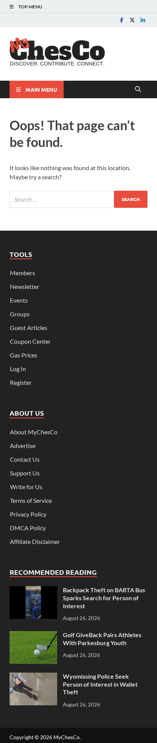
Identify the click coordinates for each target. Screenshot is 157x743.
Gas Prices (23, 355)
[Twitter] (132, 20)
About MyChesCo (34, 431)
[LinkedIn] (142, 20)
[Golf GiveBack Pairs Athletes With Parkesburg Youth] (33, 635)
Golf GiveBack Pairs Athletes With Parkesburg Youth (102, 638)
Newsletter (24, 286)
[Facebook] (121, 20)
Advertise (22, 445)
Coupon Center (30, 341)
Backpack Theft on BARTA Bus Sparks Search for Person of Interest (104, 597)
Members (22, 272)
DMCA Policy (28, 527)
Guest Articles (28, 327)
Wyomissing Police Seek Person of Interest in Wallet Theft (100, 684)
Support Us (25, 473)
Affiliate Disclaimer (35, 541)
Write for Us (26, 486)
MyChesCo (66, 737)
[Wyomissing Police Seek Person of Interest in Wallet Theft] (33, 677)
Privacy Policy (28, 514)
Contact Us (25, 459)
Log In (18, 368)
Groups (20, 313)
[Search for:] (78, 199)
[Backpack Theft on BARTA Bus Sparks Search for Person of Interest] (33, 590)
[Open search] (138, 89)
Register (21, 382)
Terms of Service (31, 500)
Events (19, 300)
